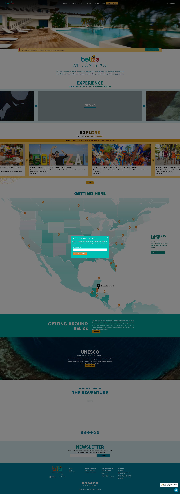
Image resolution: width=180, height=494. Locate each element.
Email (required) (77, 247)
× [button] (108, 237)
